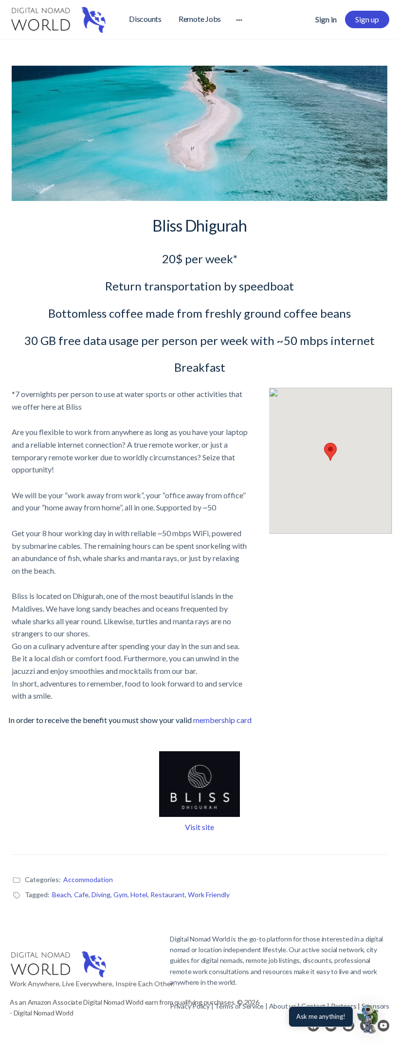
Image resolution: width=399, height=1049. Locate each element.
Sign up (367, 19)
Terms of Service (239, 1006)
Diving (100, 894)
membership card (222, 719)
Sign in (326, 19)
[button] (368, 1018)
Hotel (138, 894)
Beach (61, 894)
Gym (120, 894)
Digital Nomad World (200, 939)
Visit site (199, 827)
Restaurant (167, 894)
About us (282, 1006)
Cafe (81, 894)
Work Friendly (209, 894)
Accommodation (88, 879)
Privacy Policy (190, 1006)
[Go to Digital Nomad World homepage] (58, 18)
